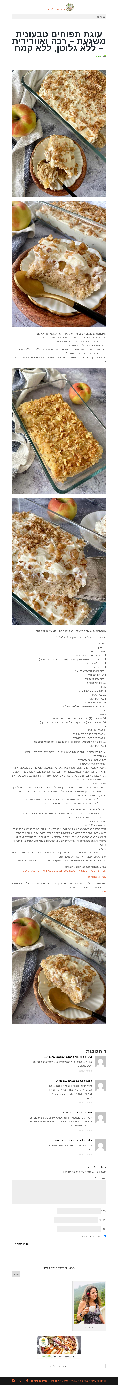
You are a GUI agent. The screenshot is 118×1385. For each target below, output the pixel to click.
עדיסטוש (102, 891)
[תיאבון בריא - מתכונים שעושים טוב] (59, 1358)
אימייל (102, 1220)
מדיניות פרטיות (39, 1381)
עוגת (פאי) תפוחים (97, 877)
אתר (104, 1229)
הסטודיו (55, 1381)
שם (103, 1211)
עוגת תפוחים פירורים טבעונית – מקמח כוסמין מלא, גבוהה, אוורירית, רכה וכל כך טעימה (64, 871)
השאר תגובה (85, 1071)
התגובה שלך (99, 1178)
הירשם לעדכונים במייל (92, 1236)
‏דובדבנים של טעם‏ (57, 1366)
